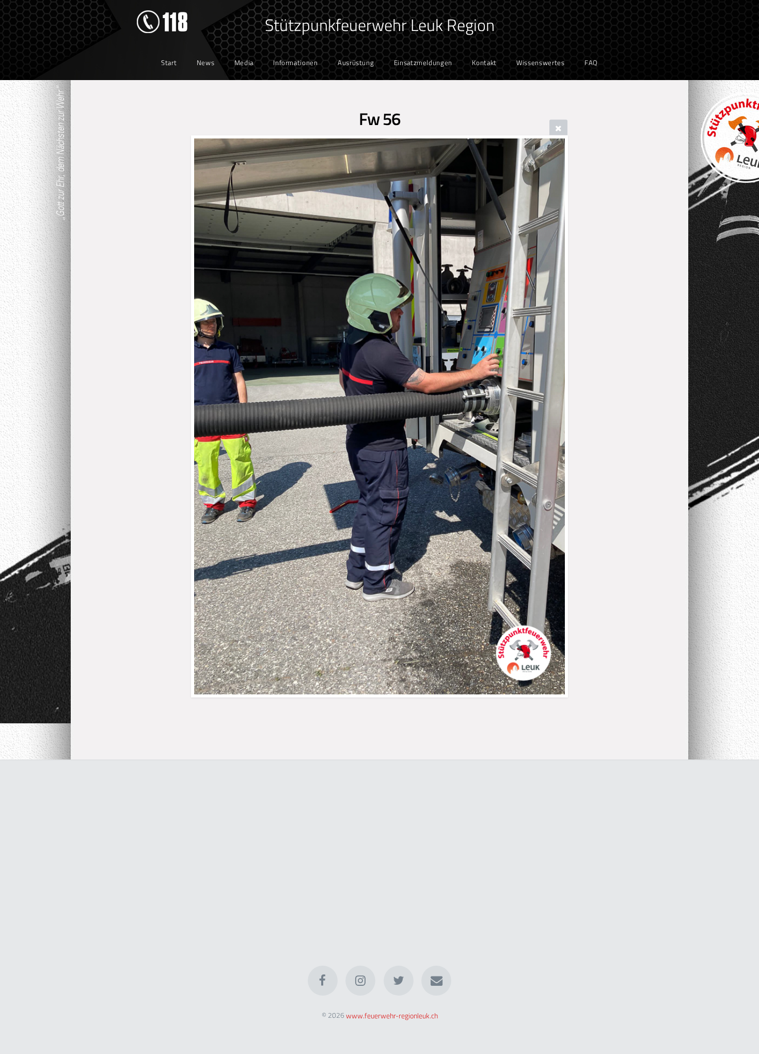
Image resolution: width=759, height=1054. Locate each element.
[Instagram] (360, 981)
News (206, 62)
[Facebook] (323, 981)
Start (169, 62)
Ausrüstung (356, 62)
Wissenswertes (540, 62)
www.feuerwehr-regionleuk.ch (392, 1015)
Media (244, 62)
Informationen (295, 62)
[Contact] (436, 981)
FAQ (591, 62)
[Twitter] (399, 981)
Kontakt (484, 62)
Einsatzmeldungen (423, 62)
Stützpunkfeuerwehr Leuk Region (380, 24)
